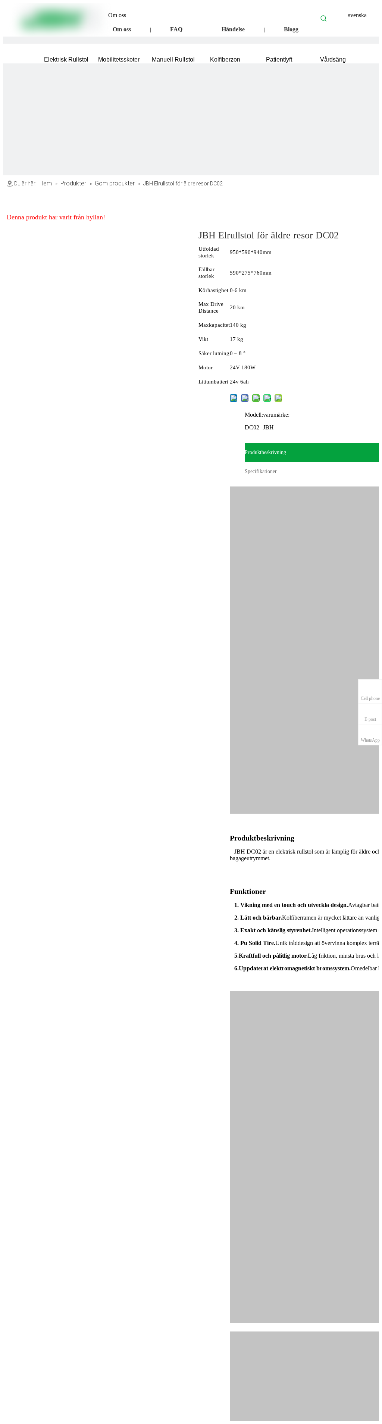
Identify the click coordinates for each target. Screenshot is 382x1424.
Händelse (233, 29)
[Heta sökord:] (324, 18)
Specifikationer (261, 471)
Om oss (122, 29)
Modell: (254, 414)
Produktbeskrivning (265, 452)
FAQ (176, 29)
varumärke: (276, 414)
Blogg (291, 29)
